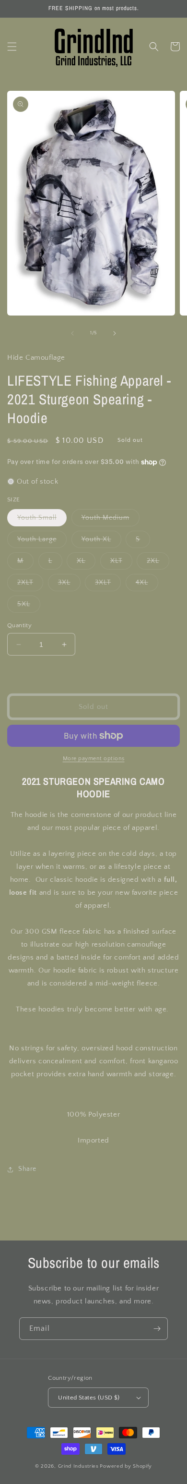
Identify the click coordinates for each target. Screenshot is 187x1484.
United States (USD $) (88, 1397)
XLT (121, 563)
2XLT (30, 584)
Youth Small (42, 519)
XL (86, 563)
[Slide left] (72, 333)
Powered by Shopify (126, 1466)
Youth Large (42, 541)
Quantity (19, 625)
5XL (28, 606)
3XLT (108, 584)
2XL (158, 563)
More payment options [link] (94, 758)
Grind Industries (78, 1466)
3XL (69, 584)
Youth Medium (111, 519)
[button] (12, 46)
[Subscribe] (156, 1328)
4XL (147, 584)
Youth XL (101, 541)
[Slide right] (114, 333)
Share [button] (27, 1169)
